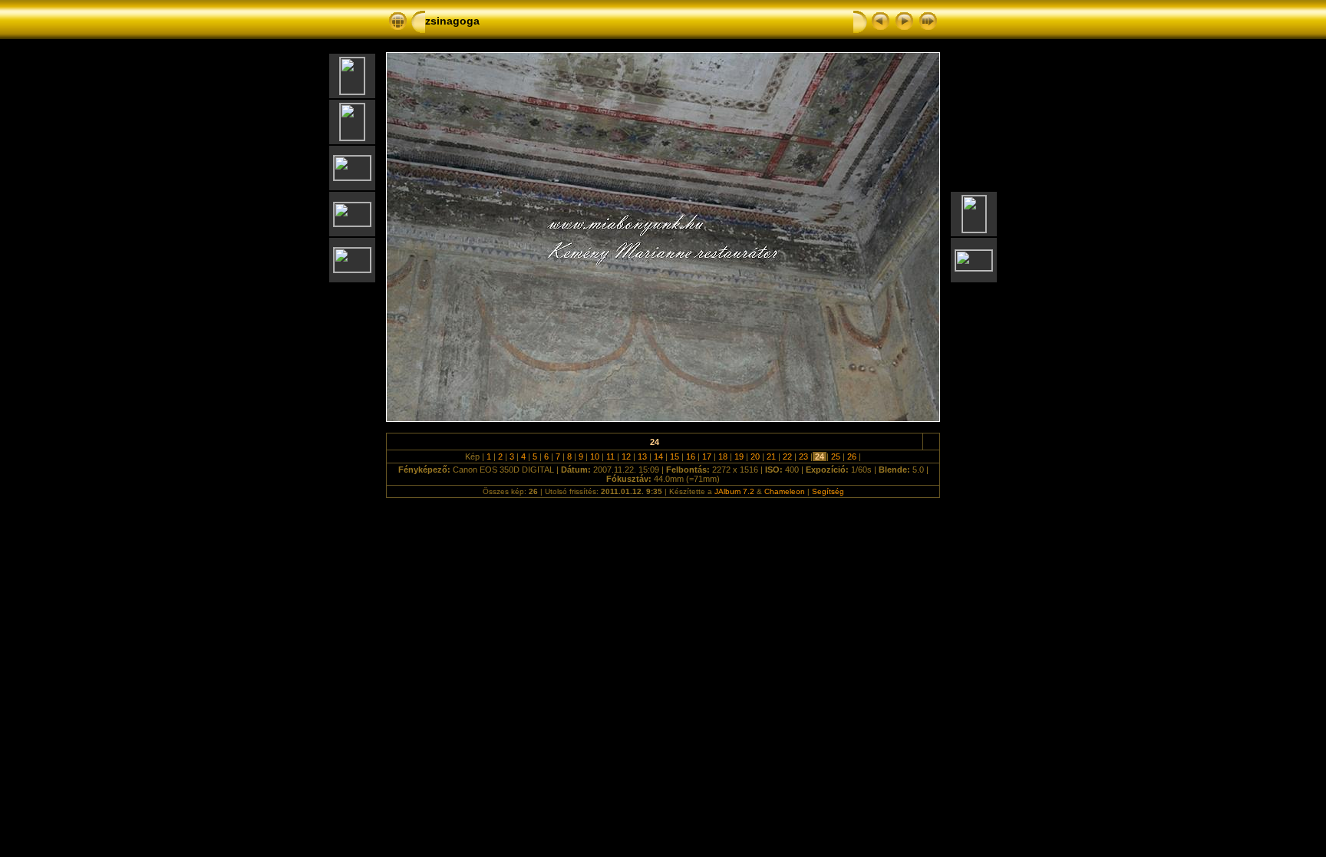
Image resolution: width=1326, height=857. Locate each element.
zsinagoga (452, 21)
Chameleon (784, 491)
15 (674, 456)
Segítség (828, 491)
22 (787, 456)
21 (771, 456)
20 (755, 456)
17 (707, 456)
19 (739, 456)
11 (610, 456)
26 (852, 456)
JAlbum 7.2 (734, 491)
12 (626, 456)
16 (691, 456)
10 (595, 456)
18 (723, 456)
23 (803, 456)
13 (642, 456)
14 (658, 456)
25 (836, 456)
